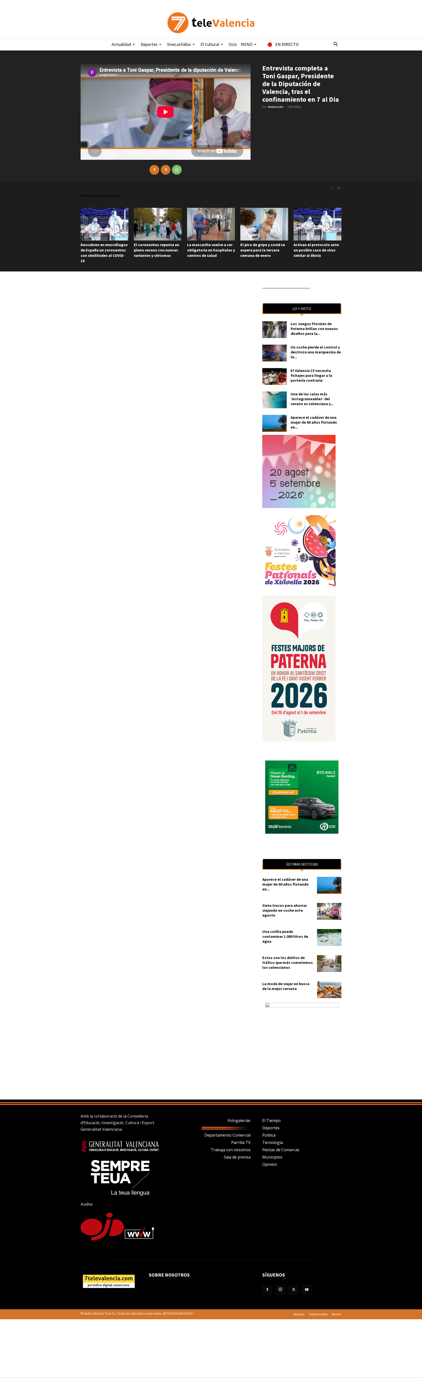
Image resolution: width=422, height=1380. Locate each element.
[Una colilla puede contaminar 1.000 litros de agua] (329, 937)
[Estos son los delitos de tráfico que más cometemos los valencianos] (329, 963)
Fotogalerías (239, 1120)
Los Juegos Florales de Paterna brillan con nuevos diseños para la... (314, 328)
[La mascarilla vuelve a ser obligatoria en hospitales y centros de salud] (211, 224)
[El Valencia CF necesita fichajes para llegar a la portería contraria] (274, 376)
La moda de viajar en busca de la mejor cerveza (285, 986)
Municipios (272, 1157)
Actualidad (121, 44)
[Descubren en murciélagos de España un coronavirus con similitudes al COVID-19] (104, 224)
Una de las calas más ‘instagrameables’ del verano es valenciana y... (312, 398)
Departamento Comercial (227, 1135)
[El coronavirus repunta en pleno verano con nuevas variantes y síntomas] (158, 224)
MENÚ (247, 44)
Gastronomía (318, 1314)
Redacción (275, 107)
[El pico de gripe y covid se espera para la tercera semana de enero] (264, 224)
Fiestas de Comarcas (280, 1149)
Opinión (269, 1164)
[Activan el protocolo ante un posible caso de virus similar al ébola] (317, 224)
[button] (335, 44)
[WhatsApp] (177, 170)
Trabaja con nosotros (231, 1149)
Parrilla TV (241, 1142)
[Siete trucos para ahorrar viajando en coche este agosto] (329, 911)
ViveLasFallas (179, 44)
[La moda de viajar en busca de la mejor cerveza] (329, 989)
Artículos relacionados (100, 195)
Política (268, 1135)
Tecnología (272, 1142)
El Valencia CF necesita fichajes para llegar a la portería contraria (311, 375)
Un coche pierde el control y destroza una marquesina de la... (316, 352)
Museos (299, 1314)
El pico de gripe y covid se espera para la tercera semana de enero (262, 250)
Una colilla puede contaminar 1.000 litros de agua (285, 936)
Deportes (149, 44)
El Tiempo (271, 1120)
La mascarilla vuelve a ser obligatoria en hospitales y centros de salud (211, 250)
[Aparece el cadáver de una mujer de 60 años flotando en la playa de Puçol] (274, 423)
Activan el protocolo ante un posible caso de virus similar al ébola (316, 250)
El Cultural (209, 44)
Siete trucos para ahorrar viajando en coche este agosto (284, 910)
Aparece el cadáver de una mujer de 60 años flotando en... (314, 422)
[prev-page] (331, 188)
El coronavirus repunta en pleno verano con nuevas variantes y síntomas (156, 250)
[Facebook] (154, 170)
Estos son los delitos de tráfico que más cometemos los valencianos (287, 962)
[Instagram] (280, 1290)
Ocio (233, 44)
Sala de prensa (237, 1157)
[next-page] (339, 188)
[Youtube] (307, 1290)
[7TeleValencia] (211, 22)
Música (336, 1314)
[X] (165, 170)
